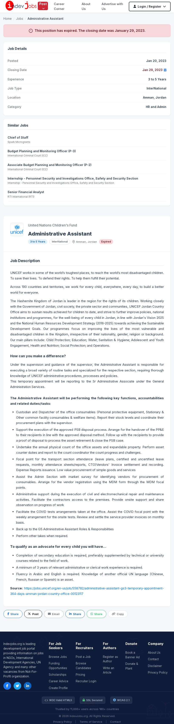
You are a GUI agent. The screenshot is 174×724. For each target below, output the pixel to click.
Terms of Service (91, 721)
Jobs (19, 18)
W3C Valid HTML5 (60, 700)
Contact (153, 659)
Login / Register (149, 6)
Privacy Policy (158, 672)
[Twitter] (17, 686)
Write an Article (108, 670)
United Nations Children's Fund (52, 225)
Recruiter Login (86, 681)
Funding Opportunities (58, 666)
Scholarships (57, 674)
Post (43, 4)
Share (14, 614)
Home (7, 18)
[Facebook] (7, 686)
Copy (120, 614)
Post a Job (83, 656)
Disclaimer (155, 666)
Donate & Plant (131, 666)
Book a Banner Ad (132, 655)
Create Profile (58, 688)
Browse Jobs (58, 656)
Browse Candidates (83, 666)
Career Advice (58, 681)
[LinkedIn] (27, 686)
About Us (154, 652)
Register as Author (110, 659)
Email (56, 614)
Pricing (80, 674)
